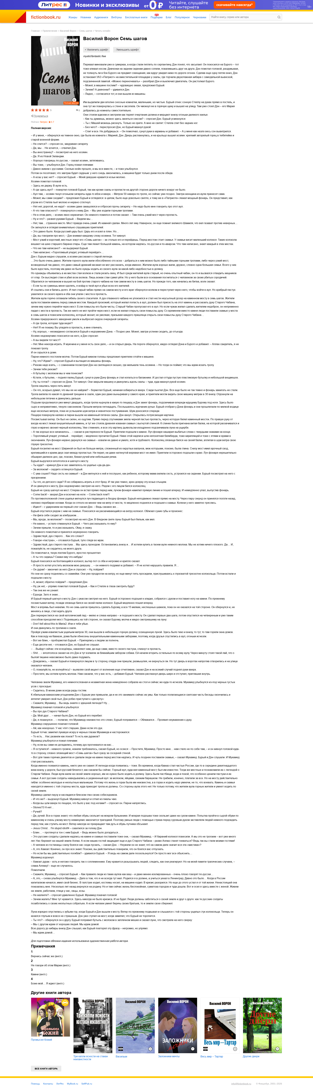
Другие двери (251, 1056)
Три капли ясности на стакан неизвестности (90, 1058)
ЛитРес (60, 1083)
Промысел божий (41, 1039)
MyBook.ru (72, 1083)
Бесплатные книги (136, 17)
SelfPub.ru (86, 1083)
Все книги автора (46, 1068)
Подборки (157, 17)
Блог (168, 17)
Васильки (121, 1056)
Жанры (72, 17)
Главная (35, 31)
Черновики (199, 17)
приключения (50, 31)
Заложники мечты (169, 1056)
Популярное (182, 17)
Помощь (35, 1083)
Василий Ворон (68, 31)
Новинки (86, 17)
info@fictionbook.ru (241, 1083)
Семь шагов (85, 31)
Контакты (48, 1083)
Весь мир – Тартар (212, 1056)
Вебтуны (116, 17)
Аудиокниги (101, 17)
